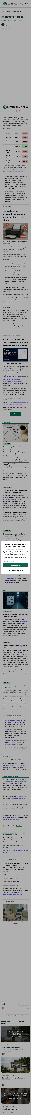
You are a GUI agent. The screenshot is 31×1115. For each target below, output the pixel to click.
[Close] (27, 543)
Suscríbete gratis (15, 565)
